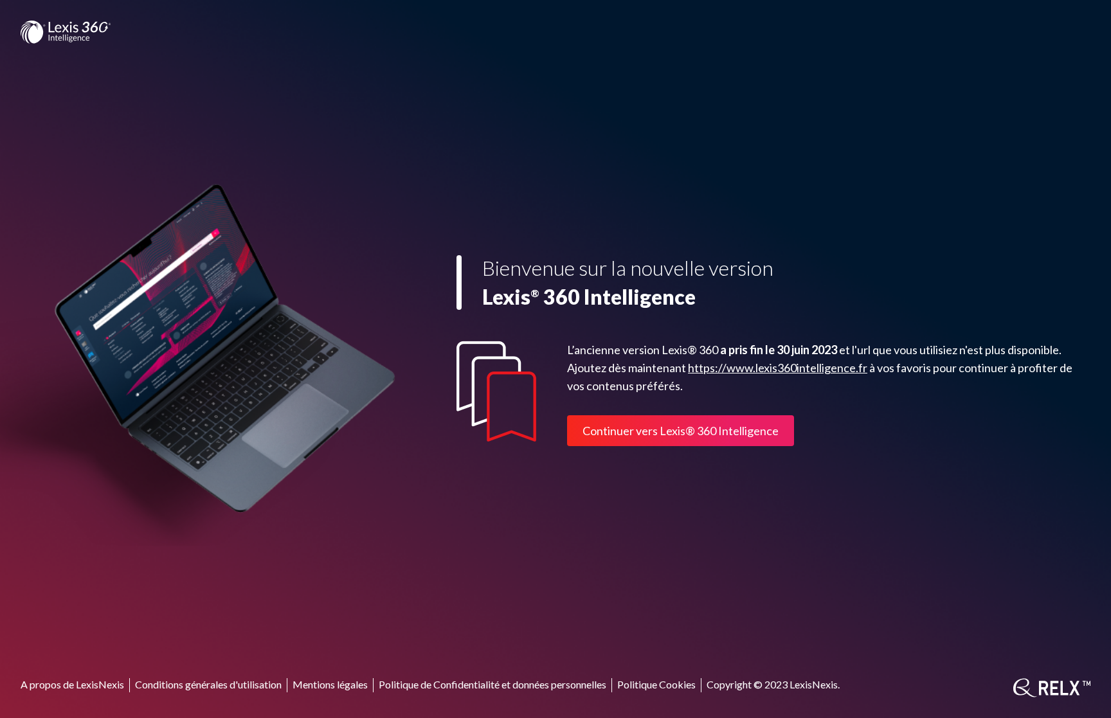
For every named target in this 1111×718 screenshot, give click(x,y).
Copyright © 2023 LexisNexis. (773, 684)
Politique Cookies (656, 684)
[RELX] (1051, 687)
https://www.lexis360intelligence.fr (777, 368)
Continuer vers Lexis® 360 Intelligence (681, 431)
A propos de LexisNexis (72, 684)
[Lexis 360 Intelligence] (66, 32)
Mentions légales (330, 684)
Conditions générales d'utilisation (208, 684)
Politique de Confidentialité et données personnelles (492, 684)
